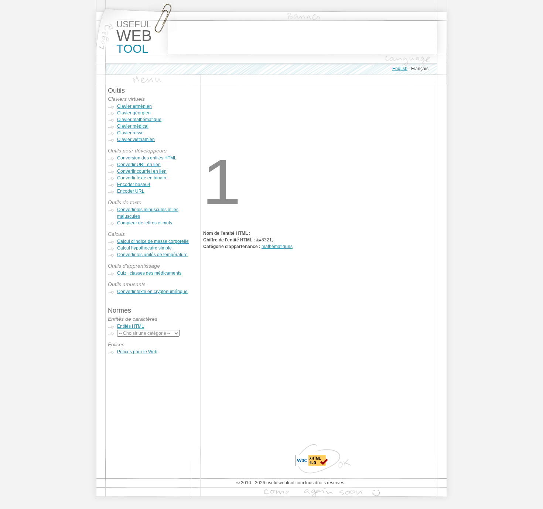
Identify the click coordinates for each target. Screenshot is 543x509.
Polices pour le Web (137, 351)
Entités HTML (130, 326)
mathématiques (277, 246)
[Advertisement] (302, 37)
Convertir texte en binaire (142, 177)
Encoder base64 (133, 184)
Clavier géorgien (134, 113)
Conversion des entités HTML (147, 158)
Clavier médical (132, 126)
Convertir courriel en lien (142, 171)
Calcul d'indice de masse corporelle (153, 241)
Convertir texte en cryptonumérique (152, 291)
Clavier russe (130, 132)
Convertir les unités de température (152, 254)
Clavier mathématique (139, 119)
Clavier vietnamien (136, 139)
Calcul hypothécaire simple (144, 248)
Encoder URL (130, 191)
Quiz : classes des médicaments (149, 273)
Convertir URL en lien (139, 164)
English (399, 68)
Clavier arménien (134, 106)
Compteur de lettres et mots (144, 223)
